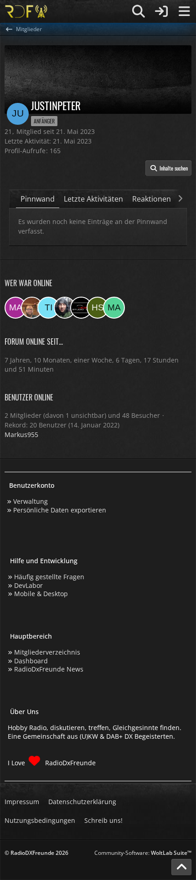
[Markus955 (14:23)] (15, 308)
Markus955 (21, 434)
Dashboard (31, 660)
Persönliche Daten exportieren (59, 510)
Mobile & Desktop (41, 593)
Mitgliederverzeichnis (47, 652)
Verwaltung (30, 501)
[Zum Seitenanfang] (181, 867)
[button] (168, 168)
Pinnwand (38, 199)
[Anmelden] (161, 11)
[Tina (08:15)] (48, 308)
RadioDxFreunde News (48, 669)
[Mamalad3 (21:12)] (114, 308)
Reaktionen (151, 199)
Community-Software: (142, 853)
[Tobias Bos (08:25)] (32, 308)
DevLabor (28, 585)
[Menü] (184, 11)
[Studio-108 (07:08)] (81, 308)
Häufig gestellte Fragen (49, 576)
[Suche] (138, 11)
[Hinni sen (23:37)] (97, 308)
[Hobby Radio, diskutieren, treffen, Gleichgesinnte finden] (26, 11)
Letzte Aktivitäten (93, 199)
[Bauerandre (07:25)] (65, 308)
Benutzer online (29, 397)
